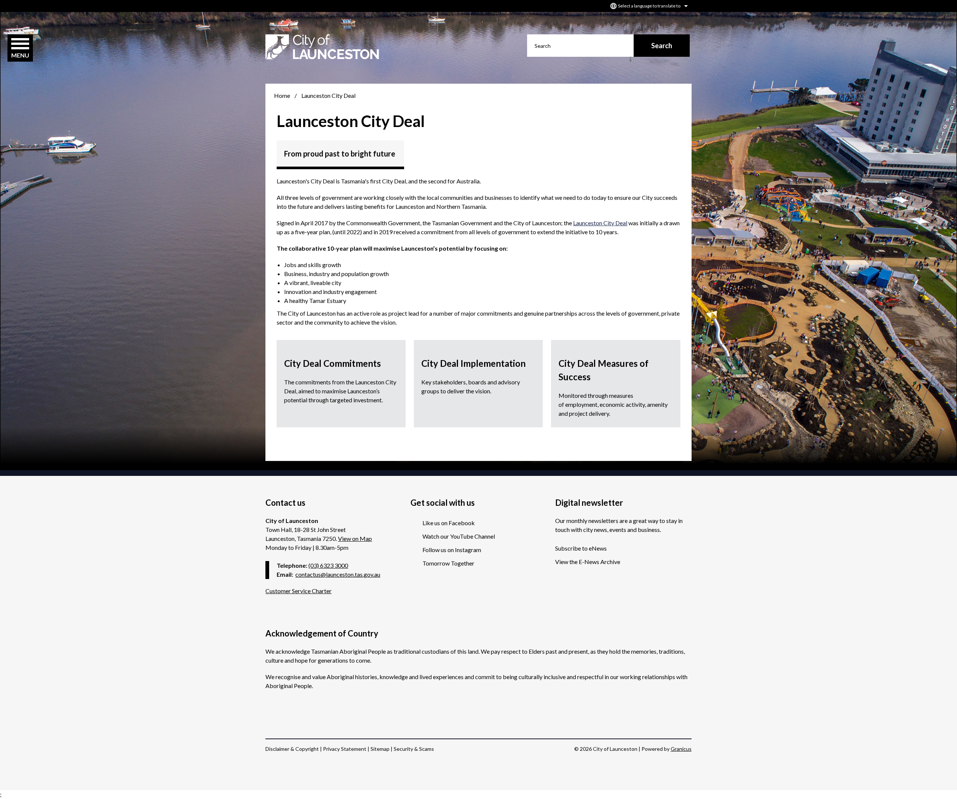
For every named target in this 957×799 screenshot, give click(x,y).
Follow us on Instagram (451, 549)
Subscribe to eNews (581, 548)
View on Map (355, 538)
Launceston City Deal (600, 222)
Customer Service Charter (298, 590)
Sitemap (380, 749)
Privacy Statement (344, 749)
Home (282, 95)
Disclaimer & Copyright (292, 749)
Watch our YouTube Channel (458, 536)
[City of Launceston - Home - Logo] (322, 46)
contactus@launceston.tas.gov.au (337, 574)
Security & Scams (414, 749)
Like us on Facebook (448, 522)
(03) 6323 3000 (328, 565)
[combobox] (648, 6)
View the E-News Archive (587, 561)
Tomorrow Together (448, 563)
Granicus (681, 749)
